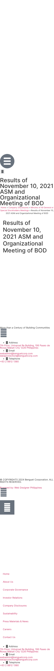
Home (3, 207)
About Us (8, 581)
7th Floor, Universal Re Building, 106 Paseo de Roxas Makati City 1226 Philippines (25, 346)
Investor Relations (12, 597)
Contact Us (9, 637)
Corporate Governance (15, 589)
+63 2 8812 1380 (9, 361)
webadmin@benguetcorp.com (16, 353)
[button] (2, 171)
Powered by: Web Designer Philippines (21, 487)
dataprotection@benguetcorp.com (19, 355)
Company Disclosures (18, 207)
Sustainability (10, 613)
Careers (7, 629)
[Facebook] (3, 333)
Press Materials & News (15, 621)
